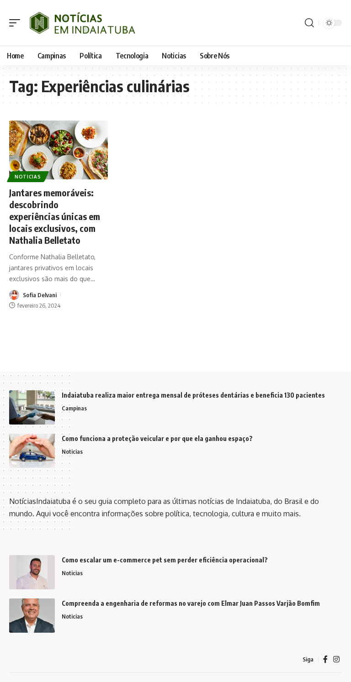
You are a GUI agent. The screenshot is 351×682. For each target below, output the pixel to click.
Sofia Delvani (40, 295)
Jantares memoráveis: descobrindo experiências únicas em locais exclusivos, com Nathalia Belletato (54, 216)
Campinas (74, 408)
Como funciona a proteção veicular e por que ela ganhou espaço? (157, 438)
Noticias (28, 176)
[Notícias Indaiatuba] (81, 23)
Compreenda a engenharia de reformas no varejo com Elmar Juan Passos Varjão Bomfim (191, 603)
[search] (309, 23)
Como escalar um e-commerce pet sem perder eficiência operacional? (165, 560)
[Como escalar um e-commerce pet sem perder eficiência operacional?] (32, 572)
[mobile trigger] (17, 23)
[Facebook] (325, 659)
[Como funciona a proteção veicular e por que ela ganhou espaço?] (32, 451)
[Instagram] (336, 659)
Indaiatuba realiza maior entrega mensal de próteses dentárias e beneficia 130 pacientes (193, 395)
